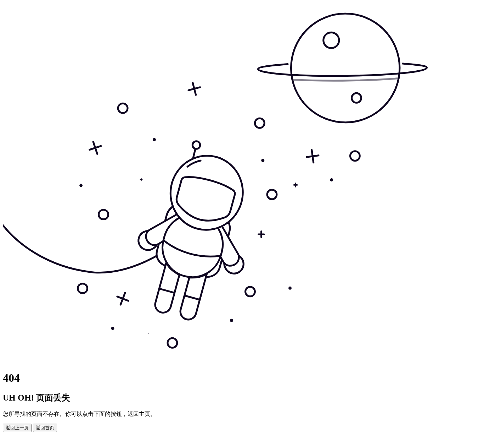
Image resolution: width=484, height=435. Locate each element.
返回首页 (45, 427)
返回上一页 (17, 427)
